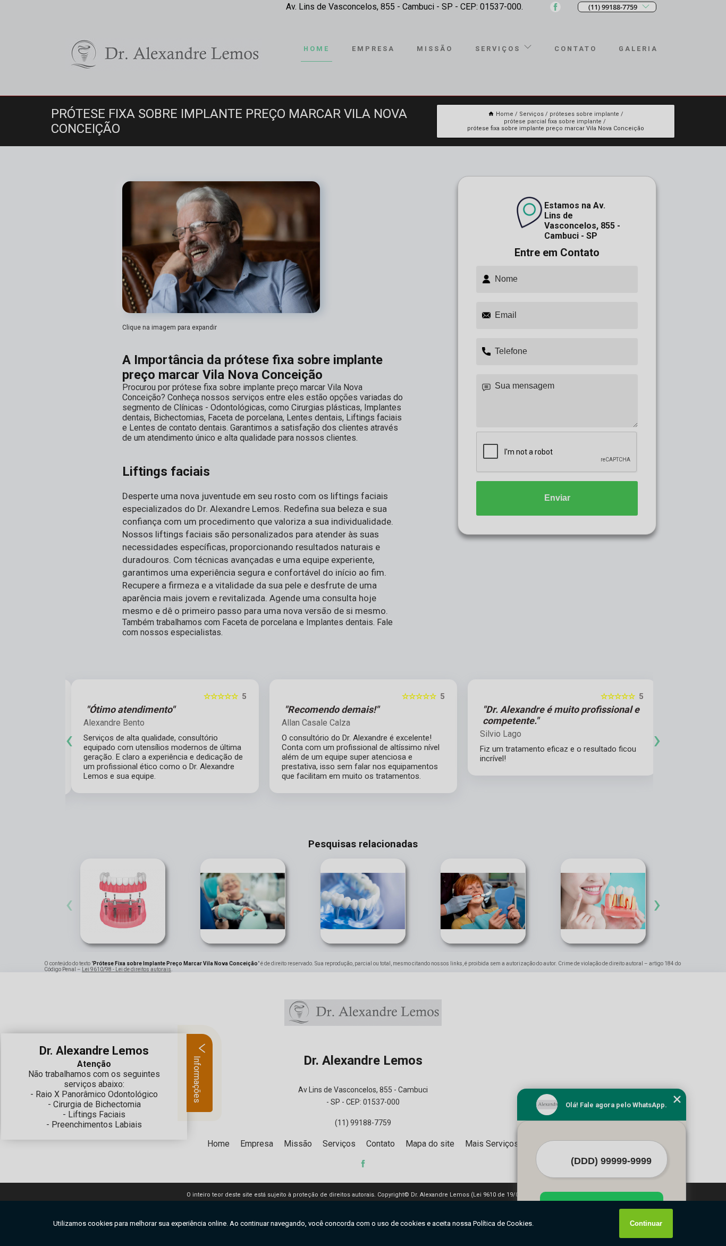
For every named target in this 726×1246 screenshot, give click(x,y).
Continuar (646, 1223)
